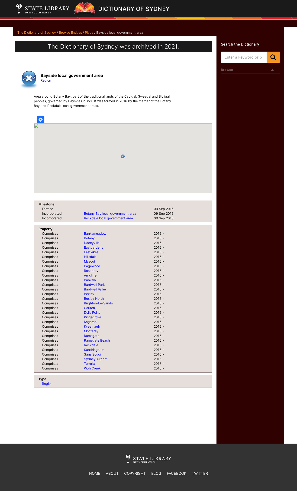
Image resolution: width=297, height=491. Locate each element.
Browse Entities (70, 32)
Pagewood (92, 266)
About (112, 473)
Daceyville (92, 243)
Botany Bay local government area (110, 213)
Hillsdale (90, 257)
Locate (40, 119)
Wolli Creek (92, 368)
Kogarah (90, 322)
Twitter (200, 473)
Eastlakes (91, 252)
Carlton (89, 308)
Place (89, 32)
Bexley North (94, 298)
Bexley (89, 294)
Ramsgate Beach (97, 340)
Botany (89, 238)
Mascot (89, 261)
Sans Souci (92, 354)
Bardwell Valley (95, 289)
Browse (227, 70)
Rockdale (91, 345)
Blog (156, 473)
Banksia (90, 280)
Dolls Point (92, 312)
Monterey (91, 331)
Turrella (89, 364)
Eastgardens (93, 247)
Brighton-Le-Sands (98, 303)
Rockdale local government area (108, 218)
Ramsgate (91, 336)
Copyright (135, 473)
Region (46, 80)
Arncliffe (90, 275)
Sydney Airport (95, 359)
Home (94, 473)
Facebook (176, 473)
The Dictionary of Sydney (36, 32)
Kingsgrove (92, 317)
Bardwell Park (94, 285)
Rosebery (91, 271)
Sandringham (94, 350)
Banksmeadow (95, 233)
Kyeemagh (92, 326)
